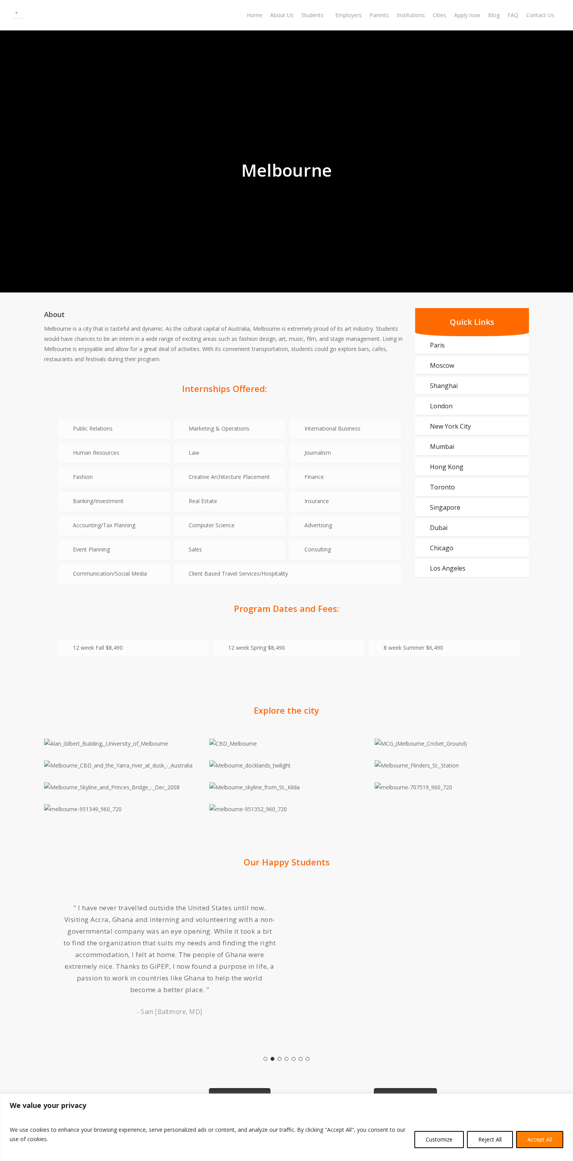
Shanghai (444, 385)
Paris (437, 345)
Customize (439, 1139)
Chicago (441, 548)
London (441, 406)
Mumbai (442, 446)
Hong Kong (446, 467)
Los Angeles (447, 568)
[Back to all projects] (48, 147)
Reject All (490, 1139)
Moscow (442, 365)
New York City (450, 426)
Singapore (445, 507)
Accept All (539, 1139)
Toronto (442, 487)
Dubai (438, 527)
